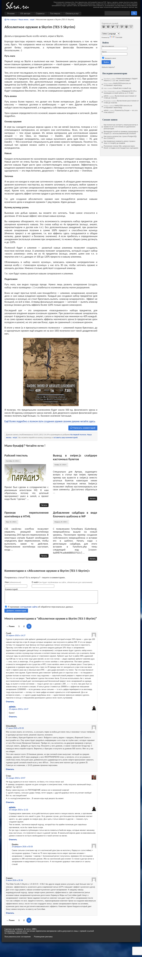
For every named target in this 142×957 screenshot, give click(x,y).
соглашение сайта (28, 607)
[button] (134, 13)
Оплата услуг (72, 13)
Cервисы (40, 13)
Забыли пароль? (108, 67)
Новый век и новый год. (122, 88)
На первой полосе (78, 435)
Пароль (104, 51)
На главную (11, 20)
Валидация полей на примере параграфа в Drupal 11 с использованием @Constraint (121, 132)
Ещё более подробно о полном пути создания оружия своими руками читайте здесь (49, 421)
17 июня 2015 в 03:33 (15, 728)
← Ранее (10, 626)
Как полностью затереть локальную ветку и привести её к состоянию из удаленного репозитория (121, 127)
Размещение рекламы (43, 937)
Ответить (10, 702)
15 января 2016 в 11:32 (18, 810)
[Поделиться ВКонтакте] (104, 27)
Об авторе (25, 13)
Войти (106, 62)
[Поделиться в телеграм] (126, 27)
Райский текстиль (16, 455)
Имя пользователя (108, 46)
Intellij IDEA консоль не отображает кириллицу (117, 84)
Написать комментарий (84, 428)
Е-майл (62, 582)
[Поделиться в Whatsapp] (131, 27)
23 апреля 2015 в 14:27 (15, 635)
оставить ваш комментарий (66, 438)
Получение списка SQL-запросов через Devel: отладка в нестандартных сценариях (121, 147)
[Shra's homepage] (18, 6)
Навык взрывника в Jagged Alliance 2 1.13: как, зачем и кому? (120, 79)
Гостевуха (55, 13)
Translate (118, 37)
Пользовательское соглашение (17, 937)
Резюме (11, 13)
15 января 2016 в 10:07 (15, 778)
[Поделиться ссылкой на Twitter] (113, 27)
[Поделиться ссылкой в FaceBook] (108, 27)
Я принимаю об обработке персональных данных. (40, 607)
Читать (44, 505)
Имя (13, 582)
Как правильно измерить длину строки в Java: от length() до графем (119, 142)
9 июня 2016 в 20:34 (14, 880)
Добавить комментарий (16, 611)
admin (12, 706)
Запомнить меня (110, 58)
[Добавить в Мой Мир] (122, 27)
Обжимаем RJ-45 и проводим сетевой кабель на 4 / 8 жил (120, 92)
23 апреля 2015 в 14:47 (18, 709)
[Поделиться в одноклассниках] (117, 27)
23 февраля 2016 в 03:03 (22, 847)
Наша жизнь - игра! (26, 20)
